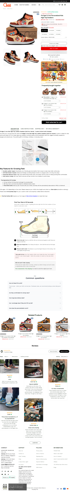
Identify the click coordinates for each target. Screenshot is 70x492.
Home (4, 8)
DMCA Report (4, 488)
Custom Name (44, 37)
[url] (7, 464)
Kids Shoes (9, 8)
